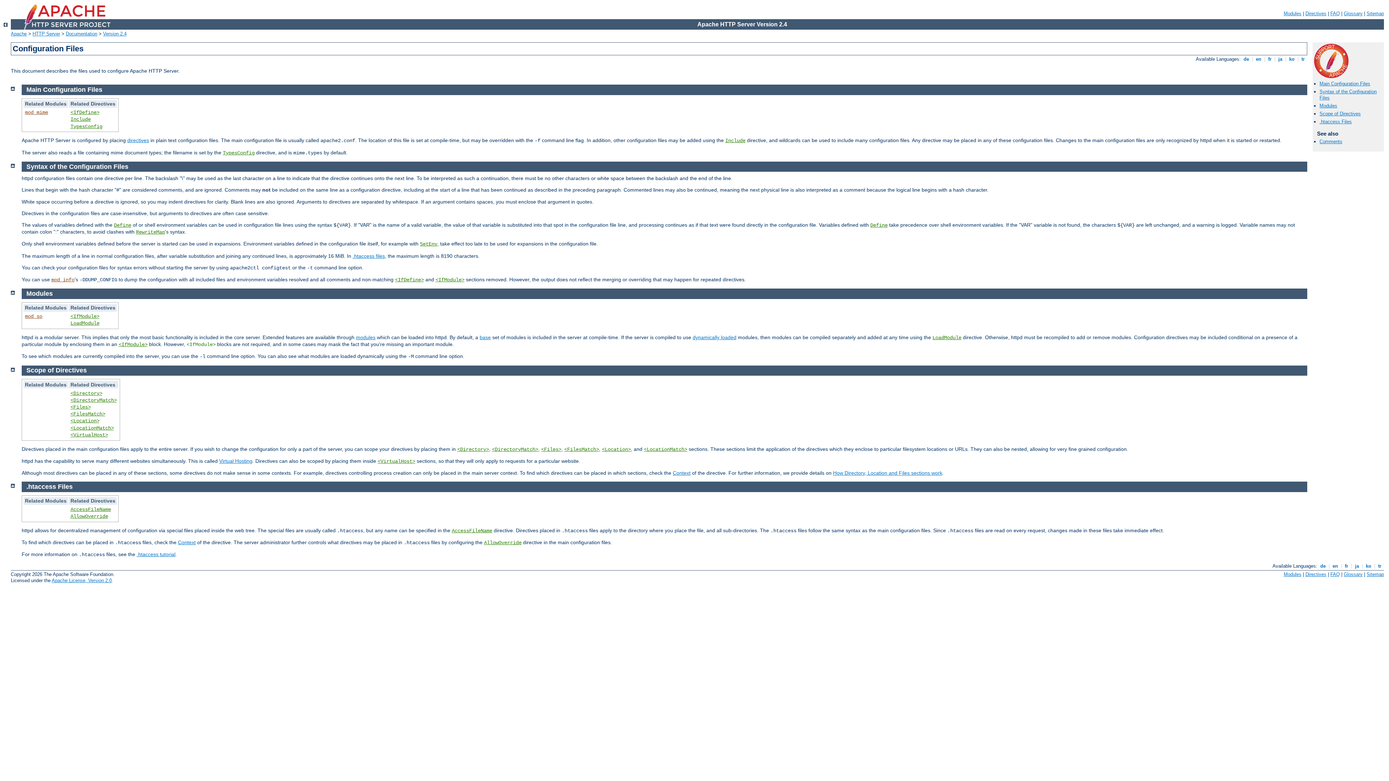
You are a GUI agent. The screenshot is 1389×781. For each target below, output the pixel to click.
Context (682, 473)
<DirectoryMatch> (94, 400)
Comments (1331, 141)
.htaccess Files (1336, 121)
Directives (1315, 13)
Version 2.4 (115, 34)
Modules (1292, 13)
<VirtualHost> (89, 435)
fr (1270, 59)
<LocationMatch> (92, 428)
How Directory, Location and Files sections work (887, 473)
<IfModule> (450, 280)
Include (81, 119)
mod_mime (36, 112)
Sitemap (1375, 13)
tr (1303, 59)
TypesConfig (86, 126)
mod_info (63, 280)
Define (122, 225)
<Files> (81, 407)
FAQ (1335, 13)
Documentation (81, 34)
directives (138, 140)
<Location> (85, 421)
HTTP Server (46, 34)
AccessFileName (91, 509)
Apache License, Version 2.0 (82, 580)
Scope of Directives (1340, 113)
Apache (19, 34)
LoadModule (85, 323)
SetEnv (428, 244)
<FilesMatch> (88, 414)
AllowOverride (89, 516)
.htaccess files (369, 256)
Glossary (1353, 13)
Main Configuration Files (1345, 83)
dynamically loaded (714, 337)
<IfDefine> (85, 112)
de (1246, 59)
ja (1280, 59)
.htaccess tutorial (156, 554)
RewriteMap (150, 232)
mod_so (33, 316)
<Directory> (86, 393)
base (485, 337)
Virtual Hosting (235, 461)
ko (1292, 59)
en (1258, 59)
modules (365, 337)
